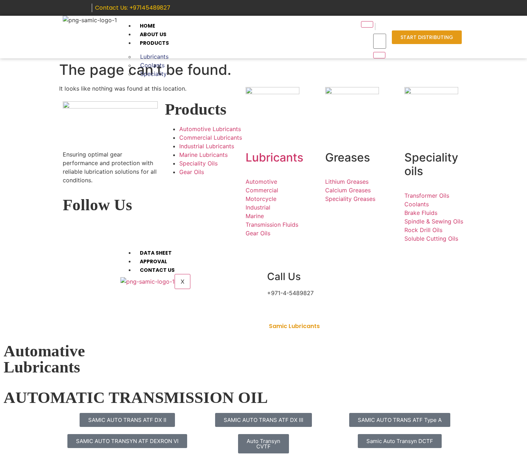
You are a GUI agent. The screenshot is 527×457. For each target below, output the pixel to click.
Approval (153, 261)
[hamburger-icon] (367, 24)
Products (154, 43)
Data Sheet (156, 252)
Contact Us (157, 270)
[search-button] (379, 55)
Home (147, 25)
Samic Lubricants (294, 326)
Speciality (153, 73)
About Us (153, 34)
